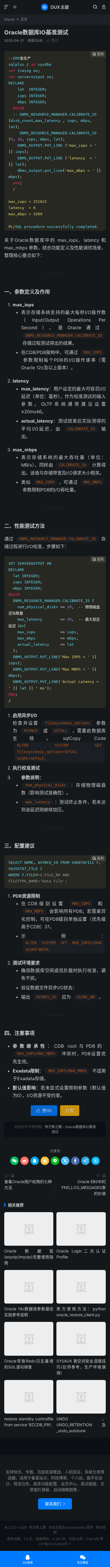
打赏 (70, 1110)
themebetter (75, 1527)
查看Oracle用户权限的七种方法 (28, 1184)
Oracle (9, 19)
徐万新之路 (55, 7)
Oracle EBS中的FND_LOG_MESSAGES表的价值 (83, 1187)
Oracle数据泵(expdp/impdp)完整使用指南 (28, 1257)
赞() (52, 40)
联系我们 (55, 1503)
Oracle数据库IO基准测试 (36, 32)
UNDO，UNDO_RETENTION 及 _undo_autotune (80, 1424)
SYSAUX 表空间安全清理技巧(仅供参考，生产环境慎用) (80, 1367)
